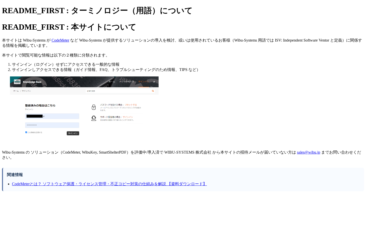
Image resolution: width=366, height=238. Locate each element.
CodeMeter (60, 40)
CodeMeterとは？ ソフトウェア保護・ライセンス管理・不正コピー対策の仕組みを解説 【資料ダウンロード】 (109, 184)
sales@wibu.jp (308, 152)
